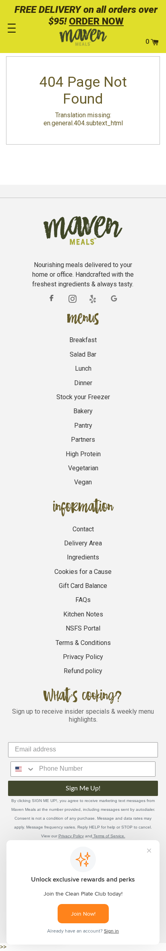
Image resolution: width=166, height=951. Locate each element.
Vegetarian (83, 468)
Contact (83, 529)
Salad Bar (83, 354)
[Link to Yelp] (93, 299)
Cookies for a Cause (83, 571)
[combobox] (23, 769)
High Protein (83, 454)
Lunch (83, 368)
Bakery (83, 411)
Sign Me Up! (83, 788)
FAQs (83, 600)
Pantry (83, 425)
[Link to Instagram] (72, 298)
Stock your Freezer (83, 397)
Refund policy (83, 671)
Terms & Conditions (83, 643)
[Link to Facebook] (52, 298)
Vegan (83, 482)
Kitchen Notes (83, 614)
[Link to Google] (114, 299)
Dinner (83, 383)
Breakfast (83, 340)
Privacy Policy (83, 657)
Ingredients (83, 557)
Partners (83, 439)
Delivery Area (83, 543)
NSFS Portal (83, 628)
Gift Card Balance (83, 586)
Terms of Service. (108, 836)
